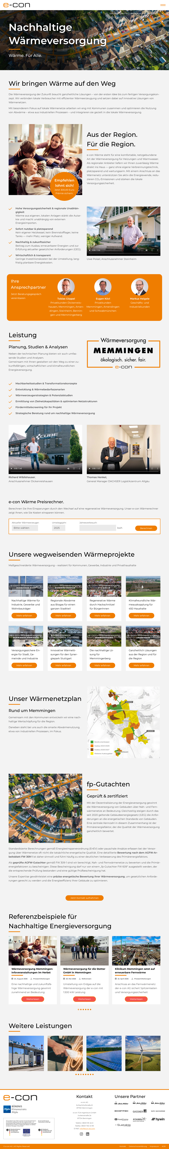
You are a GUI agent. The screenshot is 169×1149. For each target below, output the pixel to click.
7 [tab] (90, 1074)
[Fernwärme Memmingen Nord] (116, 714)
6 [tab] (88, 1074)
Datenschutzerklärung (138, 1146)
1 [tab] (76, 1074)
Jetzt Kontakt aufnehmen (84, 898)
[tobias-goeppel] (66, 286)
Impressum (154, 1146)
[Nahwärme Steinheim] (113, 696)
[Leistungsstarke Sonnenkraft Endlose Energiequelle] (65, 1053)
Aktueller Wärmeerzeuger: (25, 522)
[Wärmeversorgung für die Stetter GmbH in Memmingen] (84, 950)
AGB (164, 1146)
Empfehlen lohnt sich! (64, 186)
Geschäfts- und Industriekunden (140, 302)
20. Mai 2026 (71, 979)
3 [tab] (81, 1074)
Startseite (113, 13)
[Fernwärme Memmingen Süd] (128, 738)
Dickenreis (74, 302)
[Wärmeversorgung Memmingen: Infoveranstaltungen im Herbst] (33, 950)
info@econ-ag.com (87, 1129)
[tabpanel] (26, 1053)
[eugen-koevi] (103, 286)
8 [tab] (93, 1074)
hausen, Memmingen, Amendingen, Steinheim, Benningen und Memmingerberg (66, 310)
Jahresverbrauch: (88, 522)
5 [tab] (85, 1074)
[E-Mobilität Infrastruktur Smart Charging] (26, 1053)
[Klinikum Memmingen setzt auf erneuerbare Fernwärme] (136, 950)
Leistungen (124, 13)
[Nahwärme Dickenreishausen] (121, 756)
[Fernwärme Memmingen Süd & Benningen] (134, 722)
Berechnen (146, 528)
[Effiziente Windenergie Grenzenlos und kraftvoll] (104, 1053)
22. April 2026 (123, 979)
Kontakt (123, 1146)
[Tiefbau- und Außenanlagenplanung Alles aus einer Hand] (143, 1053)
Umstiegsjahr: (59, 522)
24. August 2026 (20, 979)
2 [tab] (78, 1074)
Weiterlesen (32, 999)
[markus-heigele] (139, 286)
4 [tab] (83, 1074)
